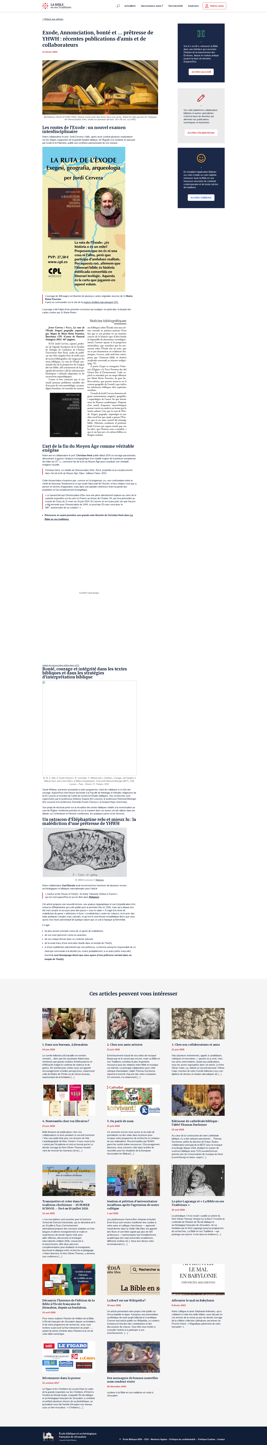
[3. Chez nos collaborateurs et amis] (198, 1023)
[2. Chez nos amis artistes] (133, 1023)
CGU (146, 1439)
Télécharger (86, 665)
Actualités (130, 5)
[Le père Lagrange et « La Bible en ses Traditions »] (198, 1180)
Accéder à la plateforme (201, 132)
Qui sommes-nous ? (152, 5)
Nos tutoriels (175, 5)
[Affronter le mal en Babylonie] (198, 1279)
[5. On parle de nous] (133, 1100)
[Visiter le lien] (56, 6)
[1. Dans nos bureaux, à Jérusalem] (68, 1023)
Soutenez (193, 5)
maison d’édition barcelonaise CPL (100, 302)
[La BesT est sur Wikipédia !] (133, 1279)
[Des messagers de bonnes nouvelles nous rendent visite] (133, 1357)
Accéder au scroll (201, 71)
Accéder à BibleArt (201, 197)
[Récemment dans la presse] (68, 1357)
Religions (100, 880)
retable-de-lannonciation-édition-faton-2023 (60, 665)
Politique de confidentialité (182, 1439)
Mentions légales (159, 1439)
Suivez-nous (217, 5)
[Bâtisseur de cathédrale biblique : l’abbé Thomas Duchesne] (198, 1100)
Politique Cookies (206, 1439)
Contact (221, 1439)
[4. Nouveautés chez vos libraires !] (68, 1100)
